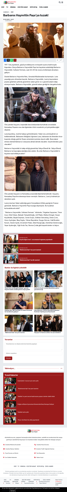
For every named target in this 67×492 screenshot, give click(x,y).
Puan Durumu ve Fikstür (11, 453)
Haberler (6, 12)
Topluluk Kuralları (29, 483)
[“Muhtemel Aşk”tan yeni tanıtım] (19, 323)
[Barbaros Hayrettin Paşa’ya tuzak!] (33, 40)
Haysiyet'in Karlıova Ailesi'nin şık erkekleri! (47, 332)
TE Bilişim (58, 481)
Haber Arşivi (39, 457)
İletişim (8, 483)
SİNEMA (13, 7)
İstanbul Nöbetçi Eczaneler (13, 444)
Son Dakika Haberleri (11, 457)
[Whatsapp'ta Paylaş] (11, 60)
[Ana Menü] (62, 2)
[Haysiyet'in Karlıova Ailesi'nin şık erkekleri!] (48, 323)
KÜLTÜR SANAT (23, 7)
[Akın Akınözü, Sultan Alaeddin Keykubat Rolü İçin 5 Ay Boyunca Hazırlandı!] (48, 301)
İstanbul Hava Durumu (43, 444)
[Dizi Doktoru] (9, 2)
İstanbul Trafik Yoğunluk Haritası (45, 449)
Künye (17, 483)
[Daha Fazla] (15, 60)
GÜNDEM (31, 481)
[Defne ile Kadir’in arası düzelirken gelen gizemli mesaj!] (48, 278)
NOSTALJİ (6, 481)
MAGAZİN (15, 481)
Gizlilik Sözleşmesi (44, 481)
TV (7, 7)
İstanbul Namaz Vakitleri (12, 449)
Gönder (8, 358)
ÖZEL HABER (43, 7)
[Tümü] (61, 368)
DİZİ (2, 7)
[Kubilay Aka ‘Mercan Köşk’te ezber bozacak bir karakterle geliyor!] (19, 301)
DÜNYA (23, 481)
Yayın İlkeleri (42, 483)
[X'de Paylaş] (8, 60)
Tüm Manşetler (40, 453)
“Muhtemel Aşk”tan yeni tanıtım (15, 332)
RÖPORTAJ (33, 7)
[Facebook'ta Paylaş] (5, 60)
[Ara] (60, 2)
